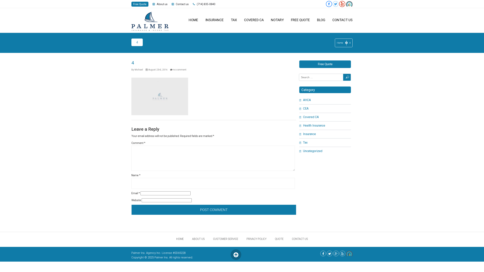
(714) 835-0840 (206, 4)
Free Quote (140, 4)
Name (135, 175)
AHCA (307, 100)
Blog (321, 20)
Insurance (214, 20)
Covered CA (254, 20)
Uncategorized (312, 151)
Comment (138, 142)
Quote (279, 238)
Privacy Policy (257, 238)
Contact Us (342, 20)
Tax (234, 20)
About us (162, 4)
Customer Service (225, 238)
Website (136, 200)
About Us (198, 238)
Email (135, 193)
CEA (306, 108)
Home (193, 20)
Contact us (182, 4)
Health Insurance (314, 125)
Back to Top (236, 254)
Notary (277, 20)
